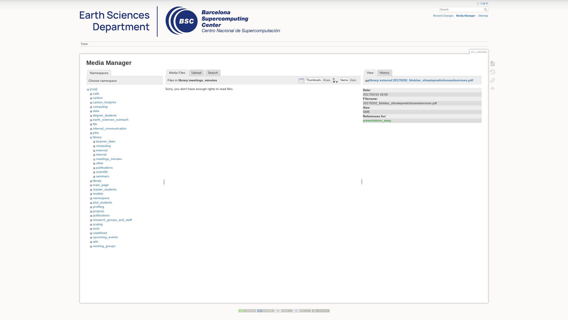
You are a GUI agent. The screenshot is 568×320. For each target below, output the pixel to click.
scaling (98, 224)
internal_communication (109, 128)
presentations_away (377, 120)
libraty (97, 180)
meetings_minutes (109, 159)
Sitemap (483, 15)
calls (96, 93)
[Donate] (247, 310)
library (97, 137)
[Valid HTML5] (284, 310)
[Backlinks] (492, 80)
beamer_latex (105, 141)
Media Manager (465, 15)
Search (486, 9)
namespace (101, 198)
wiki (95, 241)
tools (96, 228)
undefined (100, 233)
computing (100, 106)
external (101, 150)
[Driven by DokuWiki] (321, 310)
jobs (96, 132)
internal (101, 154)
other (99, 163)
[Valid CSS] (302, 310)
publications (104, 167)
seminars (102, 176)
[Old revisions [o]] (492, 72)
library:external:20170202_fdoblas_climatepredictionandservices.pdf (421, 80)
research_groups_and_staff (112, 220)
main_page (101, 185)
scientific (102, 172)
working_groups (104, 246)
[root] (93, 89)
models (98, 193)
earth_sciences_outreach (110, 119)
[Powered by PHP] (265, 310)
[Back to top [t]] (492, 88)
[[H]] (180, 7)
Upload (196, 72)
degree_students (105, 115)
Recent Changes (443, 15)
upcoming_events (105, 237)
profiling (98, 206)
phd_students (102, 202)
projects (98, 211)
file (95, 124)
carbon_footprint (104, 102)
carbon (98, 98)
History (384, 72)
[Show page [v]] (492, 63)
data (96, 111)
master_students (104, 189)
